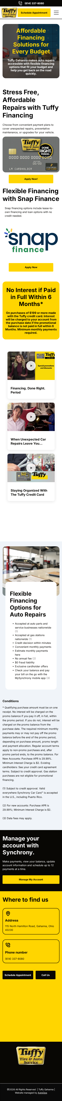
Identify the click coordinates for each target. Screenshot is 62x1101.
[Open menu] (56, 12)
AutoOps (42, 1092)
